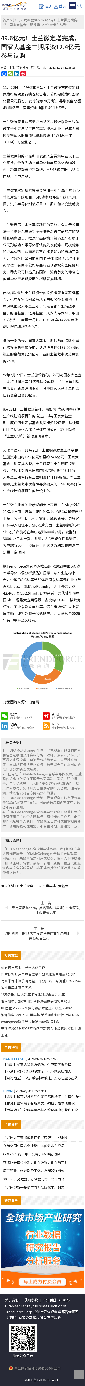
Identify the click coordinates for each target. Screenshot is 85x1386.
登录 (62, 6)
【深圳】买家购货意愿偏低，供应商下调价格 (37, 1064)
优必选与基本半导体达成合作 (23, 967)
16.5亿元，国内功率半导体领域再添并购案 (33, 994)
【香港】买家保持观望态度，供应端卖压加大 (37, 1071)
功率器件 (30, 20)
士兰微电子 (28, 885)
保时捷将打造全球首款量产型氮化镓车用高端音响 (38, 974)
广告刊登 (49, 1300)
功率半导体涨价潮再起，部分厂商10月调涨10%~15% (41, 981)
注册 (48, 6)
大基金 (63, 885)
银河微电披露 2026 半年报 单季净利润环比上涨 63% (40, 1014)
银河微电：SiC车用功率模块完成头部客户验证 (36, 1001)
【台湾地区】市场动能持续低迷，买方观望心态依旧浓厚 (42, 1078)
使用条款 (31, 1300)
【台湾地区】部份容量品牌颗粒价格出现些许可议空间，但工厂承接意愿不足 (42, 1109)
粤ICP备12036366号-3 (41, 1379)
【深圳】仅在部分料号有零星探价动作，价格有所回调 (42, 1096)
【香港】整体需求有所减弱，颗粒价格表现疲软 (39, 1103)
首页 (6, 20)
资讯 (16, 20)
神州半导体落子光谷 (16, 987)
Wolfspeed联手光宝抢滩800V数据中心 (30, 1021)
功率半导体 (47, 885)
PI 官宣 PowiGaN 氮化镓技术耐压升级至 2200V (36, 1008)
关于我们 (12, 1300)
